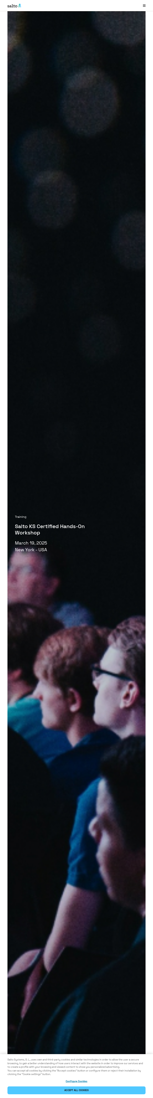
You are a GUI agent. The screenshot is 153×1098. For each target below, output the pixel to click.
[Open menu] (144, 5)
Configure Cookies (76, 1081)
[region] (76, 1076)
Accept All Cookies (76, 1090)
